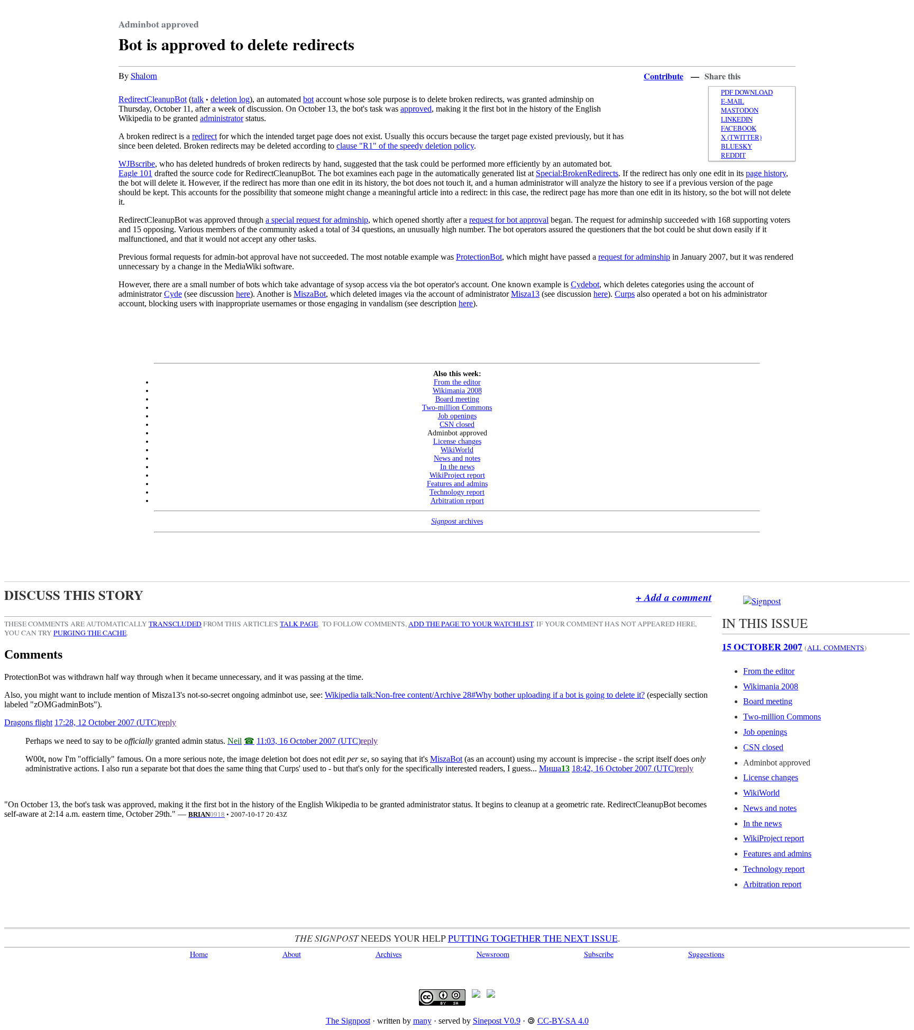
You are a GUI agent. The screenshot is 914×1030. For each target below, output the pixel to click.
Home (199, 954)
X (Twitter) (741, 137)
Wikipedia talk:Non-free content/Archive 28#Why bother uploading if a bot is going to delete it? (485, 694)
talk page (299, 623)
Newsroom (493, 954)
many (422, 1020)
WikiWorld (457, 450)
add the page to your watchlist (470, 623)
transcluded (175, 623)
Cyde (173, 293)
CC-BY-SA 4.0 (563, 1020)
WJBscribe (136, 163)
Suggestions (706, 954)
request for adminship (634, 256)
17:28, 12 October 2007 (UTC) (106, 722)
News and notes (457, 458)
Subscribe (599, 954)
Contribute (663, 76)
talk (197, 99)
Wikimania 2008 (457, 391)
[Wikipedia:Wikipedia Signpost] (762, 600)
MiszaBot (310, 293)
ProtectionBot (479, 256)
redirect (204, 136)
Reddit (733, 155)
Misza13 (525, 293)
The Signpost (348, 1020)
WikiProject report (457, 475)
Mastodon (739, 110)
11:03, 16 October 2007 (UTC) (309, 740)
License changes (457, 441)
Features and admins (457, 484)
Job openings (457, 416)
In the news (457, 467)
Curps (625, 293)
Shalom (144, 75)
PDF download (747, 92)
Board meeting (457, 399)
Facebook (738, 128)
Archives (389, 954)
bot (308, 99)
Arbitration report (457, 501)
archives (457, 521)
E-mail (732, 101)
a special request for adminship (317, 219)
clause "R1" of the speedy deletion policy (405, 145)
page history (766, 173)
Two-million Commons (457, 408)
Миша (550, 768)
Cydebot (585, 284)
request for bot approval (509, 219)
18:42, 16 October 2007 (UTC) (624, 768)
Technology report (457, 492)
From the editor (457, 382)
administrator (221, 118)
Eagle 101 (135, 173)
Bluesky (736, 146)
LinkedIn (737, 119)
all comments (835, 647)
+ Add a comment (673, 597)
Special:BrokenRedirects (577, 173)
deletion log (230, 99)
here (243, 293)
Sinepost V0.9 (496, 1020)
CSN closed (457, 425)
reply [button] (167, 722)
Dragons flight (28, 722)
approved (416, 108)
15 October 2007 (762, 646)
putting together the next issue (533, 938)
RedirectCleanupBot (152, 99)
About (291, 954)
